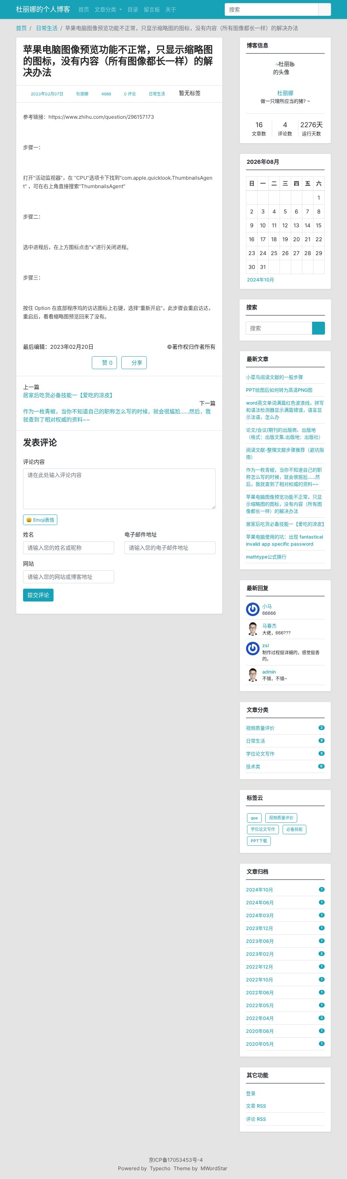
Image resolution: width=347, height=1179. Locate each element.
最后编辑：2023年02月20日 (58, 346)
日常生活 (47, 28)
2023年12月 (259, 928)
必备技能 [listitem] (294, 829)
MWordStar (214, 1168)
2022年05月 (260, 1005)
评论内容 (34, 461)
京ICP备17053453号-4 (176, 1160)
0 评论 (130, 93)
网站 (28, 563)
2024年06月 (260, 902)
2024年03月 (260, 915)
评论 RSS (256, 1119)
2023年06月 (260, 941)
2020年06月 (260, 1031)
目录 (132, 9)
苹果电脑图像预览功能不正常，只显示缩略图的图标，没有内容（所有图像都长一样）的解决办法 (181, 28)
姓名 (28, 534)
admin (269, 672)
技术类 (253, 766)
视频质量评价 (260, 728)
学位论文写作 (260, 753)
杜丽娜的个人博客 (43, 9)
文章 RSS (256, 1106)
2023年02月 (260, 954)
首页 (83, 9)
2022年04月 (260, 1018)
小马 (267, 606)
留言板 (152, 9)
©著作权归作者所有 (191, 346)
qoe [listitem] (254, 817)
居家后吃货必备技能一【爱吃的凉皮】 (69, 395)
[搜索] (324, 9)
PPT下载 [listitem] (259, 840)
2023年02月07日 (47, 93)
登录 (251, 1093)
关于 (170, 9)
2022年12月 (259, 967)
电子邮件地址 (140, 534)
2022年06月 (260, 992)
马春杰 (269, 626)
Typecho (160, 1168)
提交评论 (38, 595)
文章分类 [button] (106, 9)
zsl (265, 645)
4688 (106, 93)
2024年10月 (260, 280)
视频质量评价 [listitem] (281, 817)
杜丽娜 (82, 93)
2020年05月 (260, 1044)
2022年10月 (259, 979)
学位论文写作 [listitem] (263, 829)
